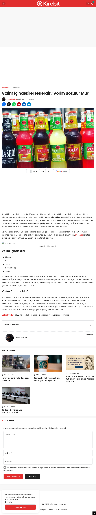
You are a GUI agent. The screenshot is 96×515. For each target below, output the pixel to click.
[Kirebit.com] (48, 3)
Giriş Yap (32, 476)
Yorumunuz (10, 434)
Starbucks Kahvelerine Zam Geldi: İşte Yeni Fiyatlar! (47, 379)
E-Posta (9, 461)
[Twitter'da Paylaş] (9, 104)
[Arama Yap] (88, 3)
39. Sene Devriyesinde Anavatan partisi (12, 411)
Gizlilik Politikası (61, 509)
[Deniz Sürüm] (11, 337)
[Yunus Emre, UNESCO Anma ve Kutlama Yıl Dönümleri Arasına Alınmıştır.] (80, 362)
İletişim (43, 509)
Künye (50, 509)
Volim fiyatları (8, 315)
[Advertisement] (48, 27)
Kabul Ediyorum (20, 507)
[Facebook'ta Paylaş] (4, 104)
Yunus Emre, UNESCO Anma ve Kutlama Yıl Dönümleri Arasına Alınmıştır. (80, 379)
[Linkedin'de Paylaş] (24, 104)
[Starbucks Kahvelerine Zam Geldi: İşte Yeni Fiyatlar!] (48, 363)
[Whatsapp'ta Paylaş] (14, 104)
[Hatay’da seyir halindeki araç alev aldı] (16, 363)
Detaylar (9, 502)
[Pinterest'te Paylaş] (19, 104)
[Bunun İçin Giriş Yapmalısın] (28, 171)
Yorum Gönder (13, 476)
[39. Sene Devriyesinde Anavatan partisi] (16, 395)
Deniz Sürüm (11, 99)
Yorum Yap (9, 420)
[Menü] (4, 3)
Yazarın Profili (87, 335)
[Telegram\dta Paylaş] (29, 104)
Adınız (8, 453)
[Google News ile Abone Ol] (61, 171)
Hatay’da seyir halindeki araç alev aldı (15, 379)
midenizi (79, 235)
